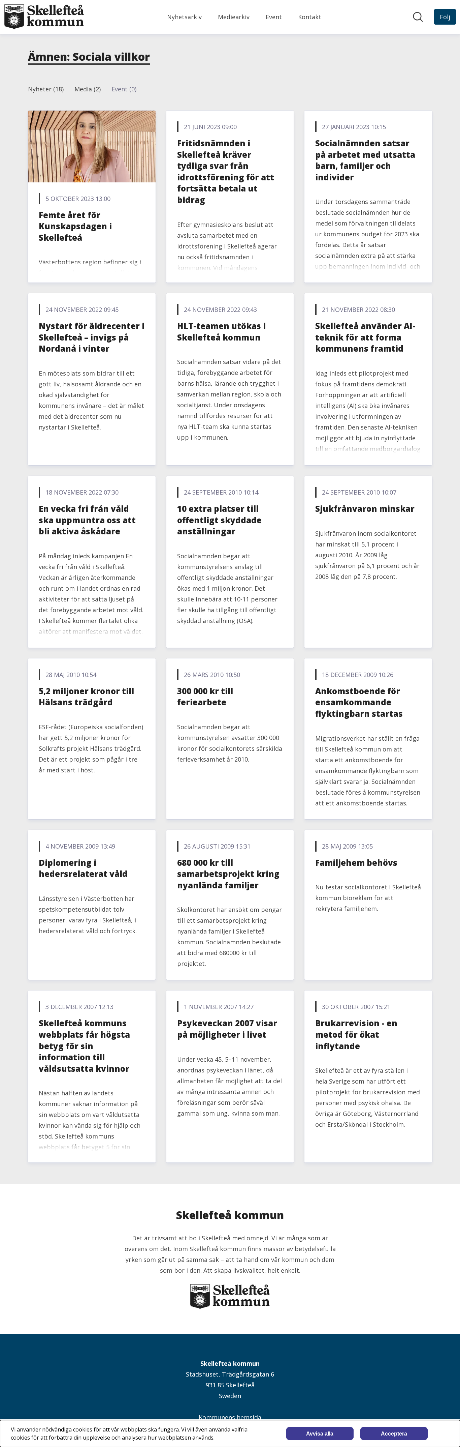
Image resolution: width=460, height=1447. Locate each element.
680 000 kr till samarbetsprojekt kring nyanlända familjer (228, 874)
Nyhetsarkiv (184, 17)
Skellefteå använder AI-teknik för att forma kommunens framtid (365, 337)
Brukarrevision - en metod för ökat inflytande (356, 1034)
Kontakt (309, 17)
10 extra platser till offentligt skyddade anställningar (219, 520)
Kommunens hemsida (230, 1417)
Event (274, 17)
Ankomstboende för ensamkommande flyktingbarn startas (359, 702)
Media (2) (87, 89)
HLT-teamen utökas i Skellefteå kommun (221, 331)
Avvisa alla (319, 1434)
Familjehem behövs (356, 862)
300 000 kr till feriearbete (205, 696)
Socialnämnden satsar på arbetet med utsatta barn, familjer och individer (365, 160)
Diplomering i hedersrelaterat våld (83, 868)
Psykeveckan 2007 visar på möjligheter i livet (227, 1028)
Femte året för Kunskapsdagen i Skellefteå (75, 226)
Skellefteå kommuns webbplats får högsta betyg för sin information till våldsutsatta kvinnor (84, 1045)
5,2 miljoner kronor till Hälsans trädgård (86, 696)
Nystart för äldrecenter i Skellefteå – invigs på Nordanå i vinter (91, 337)
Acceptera (394, 1434)
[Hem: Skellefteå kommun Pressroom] (44, 17)
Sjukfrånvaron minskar (365, 508)
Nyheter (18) (46, 89)
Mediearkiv (234, 17)
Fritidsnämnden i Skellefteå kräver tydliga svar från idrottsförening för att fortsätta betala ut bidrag (225, 171)
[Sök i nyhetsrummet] (418, 16)
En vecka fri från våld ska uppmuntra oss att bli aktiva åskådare (87, 520)
